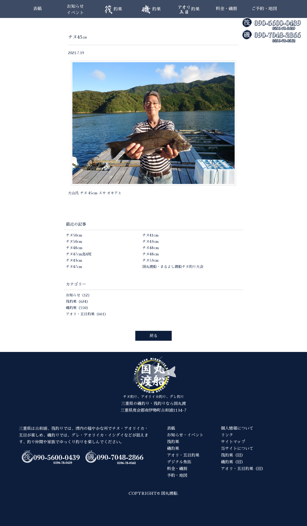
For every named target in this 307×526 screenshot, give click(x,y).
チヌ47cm (74, 267)
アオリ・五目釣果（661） (87, 314)
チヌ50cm (74, 235)
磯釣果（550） (78, 308)
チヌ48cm (74, 248)
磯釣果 (173, 448)
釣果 (117, 9)
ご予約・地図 (264, 9)
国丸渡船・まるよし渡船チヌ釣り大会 (172, 267)
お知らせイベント (75, 9)
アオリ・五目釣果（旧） (243, 469)
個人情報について (237, 428)
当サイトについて (237, 448)
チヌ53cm (150, 260)
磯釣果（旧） (233, 462)
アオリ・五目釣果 (183, 455)
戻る (153, 336)
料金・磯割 (226, 9)
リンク (227, 435)
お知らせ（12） (78, 295)
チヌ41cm (150, 235)
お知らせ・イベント (185, 435)
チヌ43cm (74, 260)
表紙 (37, 9)
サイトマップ (233, 442)
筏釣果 (173, 442)
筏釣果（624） (78, 301)
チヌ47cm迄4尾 (78, 254)
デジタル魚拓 (179, 462)
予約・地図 (177, 475)
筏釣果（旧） (233, 455)
